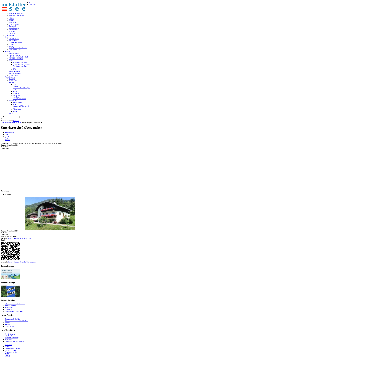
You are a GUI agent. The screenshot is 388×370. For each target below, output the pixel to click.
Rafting (7, 324)
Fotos (6, 138)
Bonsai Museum (10, 326)
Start (2, 122)
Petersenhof (8, 339)
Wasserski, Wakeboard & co (14, 311)
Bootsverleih (9, 309)
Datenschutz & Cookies (12, 319)
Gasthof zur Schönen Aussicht (14, 341)
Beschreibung (9, 132)
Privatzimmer (31, 262)
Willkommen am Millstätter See (15, 304)
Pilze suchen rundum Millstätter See (16, 321)
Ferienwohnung (16, 122)
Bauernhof (23, 262)
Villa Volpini (9, 336)
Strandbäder (9, 307)
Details (7, 136)
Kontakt (7, 140)
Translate (16, 121)
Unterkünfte (7, 122)
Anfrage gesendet (10, 306)
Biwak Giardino (10, 334)
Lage (6, 134)
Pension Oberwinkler (11, 338)
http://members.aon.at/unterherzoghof (19, 238)
